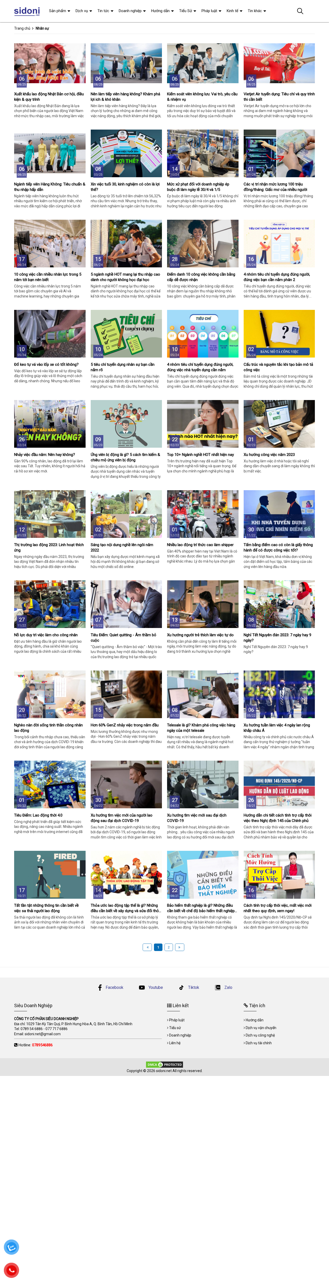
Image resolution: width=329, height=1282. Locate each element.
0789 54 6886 (32, 1029)
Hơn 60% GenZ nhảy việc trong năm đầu (125, 725)
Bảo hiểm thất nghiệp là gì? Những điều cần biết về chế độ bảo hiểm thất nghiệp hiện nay (201, 911)
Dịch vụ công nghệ (260, 1035)
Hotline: (36, 1045)
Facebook (114, 987)
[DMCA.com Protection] (164, 1064)
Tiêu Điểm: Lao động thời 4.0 (38, 815)
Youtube (155, 987)
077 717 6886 (56, 1029)
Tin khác (255, 11)
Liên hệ (174, 1043)
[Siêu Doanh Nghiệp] (27, 11)
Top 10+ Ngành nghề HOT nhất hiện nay (200, 454)
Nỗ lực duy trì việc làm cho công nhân (46, 635)
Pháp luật (209, 11)
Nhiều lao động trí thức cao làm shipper (200, 544)
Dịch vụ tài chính (259, 1043)
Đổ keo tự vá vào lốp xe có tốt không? (46, 364)
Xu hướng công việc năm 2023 (269, 454)
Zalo (227, 987)
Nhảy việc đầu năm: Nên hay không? (44, 454)
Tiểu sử (175, 1028)
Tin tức (103, 11)
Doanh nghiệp (130, 11)
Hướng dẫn (160, 11)
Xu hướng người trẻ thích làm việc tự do (200, 635)
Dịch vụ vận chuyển (261, 1028)
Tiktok (193, 987)
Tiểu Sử (185, 11)
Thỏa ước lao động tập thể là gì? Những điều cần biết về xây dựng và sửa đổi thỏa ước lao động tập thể (126, 911)
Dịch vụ (82, 11)
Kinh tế (232, 11)
